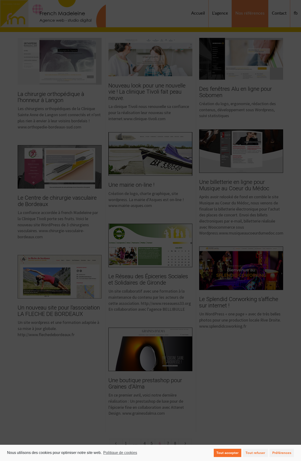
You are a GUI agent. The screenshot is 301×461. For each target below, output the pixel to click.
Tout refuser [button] (255, 453)
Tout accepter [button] (227, 453)
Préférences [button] (281, 453)
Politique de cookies (120, 453)
